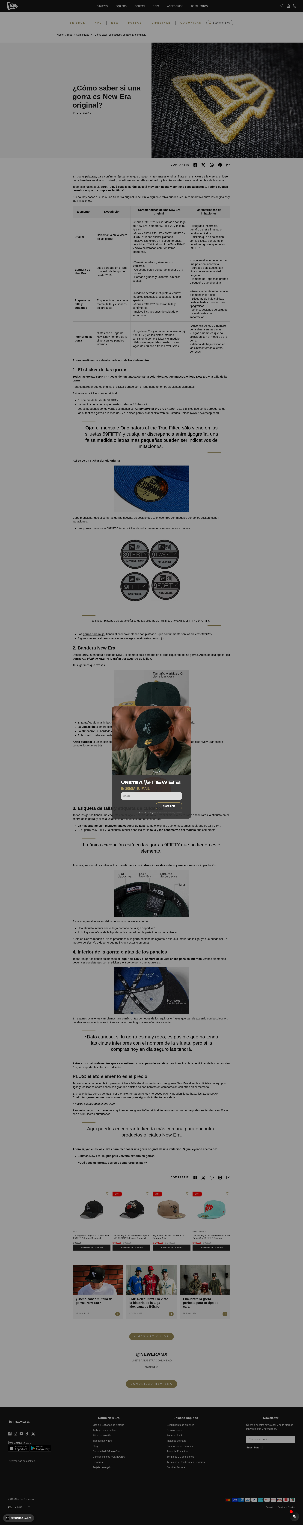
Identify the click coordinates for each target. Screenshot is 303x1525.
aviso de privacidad (175, 813)
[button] (18, 1518)
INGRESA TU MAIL (135, 788)
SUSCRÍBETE (169, 806)
